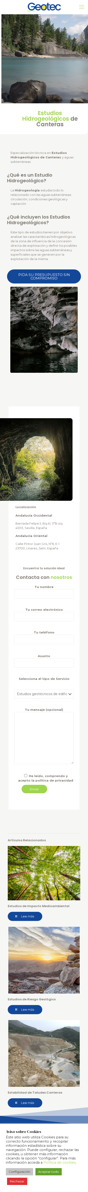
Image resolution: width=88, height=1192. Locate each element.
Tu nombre (44, 587)
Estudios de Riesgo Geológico (32, 999)
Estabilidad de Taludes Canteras (35, 1092)
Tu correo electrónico (44, 609)
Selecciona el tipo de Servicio (44, 679)
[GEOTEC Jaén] (44, 7)
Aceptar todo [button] (48, 1171)
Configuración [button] (19, 1171)
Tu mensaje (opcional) (44, 709)
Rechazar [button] (17, 1181)
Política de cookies (59, 1162)
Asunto (44, 656)
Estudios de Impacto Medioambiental (38, 906)
